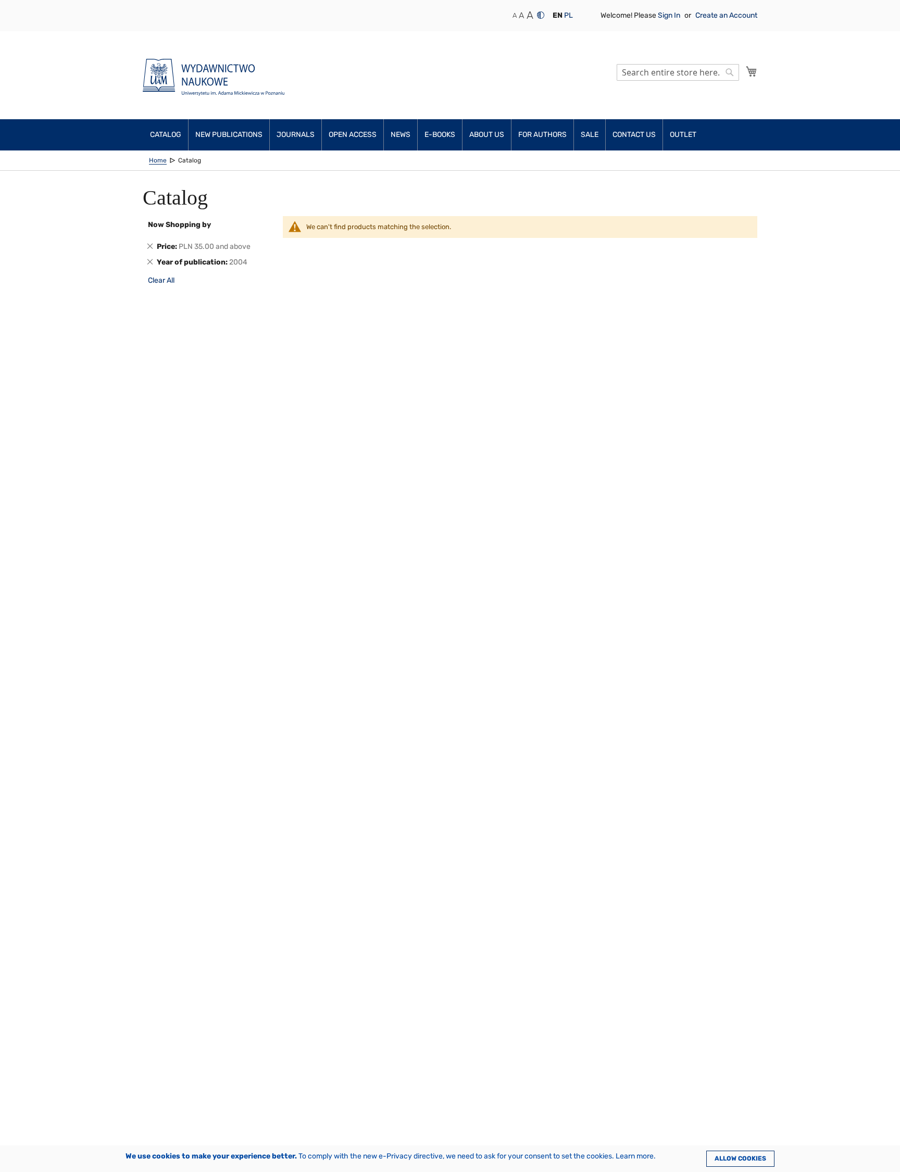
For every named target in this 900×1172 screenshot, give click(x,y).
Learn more (635, 1156)
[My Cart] (751, 71)
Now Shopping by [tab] (179, 224)
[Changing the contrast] (540, 15)
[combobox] (678, 72)
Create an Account (726, 15)
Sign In (670, 15)
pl (568, 15)
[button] (557, 15)
